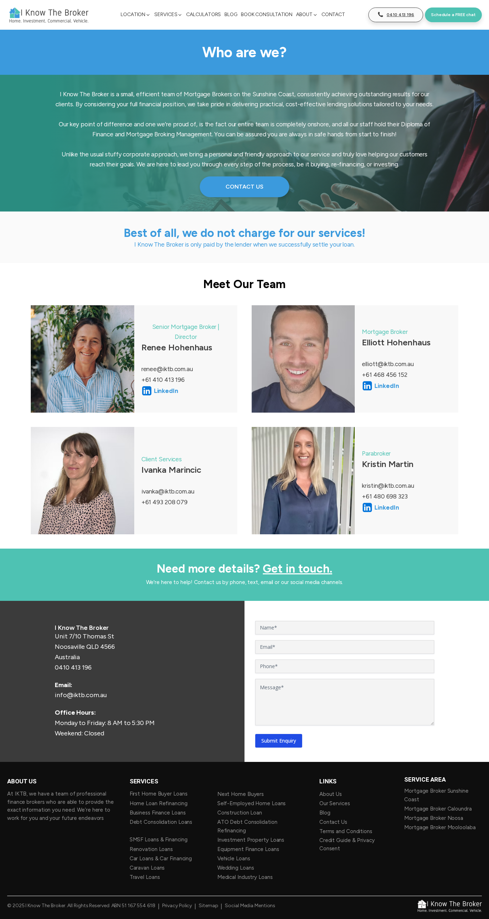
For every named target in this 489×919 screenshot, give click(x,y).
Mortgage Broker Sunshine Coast (436, 795)
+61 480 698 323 (385, 496)
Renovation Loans (151, 849)
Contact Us (333, 822)
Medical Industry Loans (245, 877)
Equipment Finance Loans (248, 849)
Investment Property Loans (251, 840)
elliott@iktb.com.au (387, 364)
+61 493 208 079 (164, 502)
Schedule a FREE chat (453, 14)
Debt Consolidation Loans (161, 822)
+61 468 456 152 (384, 374)
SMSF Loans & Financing (159, 839)
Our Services (334, 803)
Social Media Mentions (250, 905)
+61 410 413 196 (163, 379)
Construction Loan (240, 812)
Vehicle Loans (233, 858)
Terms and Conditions (345, 831)
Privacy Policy (177, 905)
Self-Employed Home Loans (251, 803)
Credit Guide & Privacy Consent (347, 844)
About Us (330, 794)
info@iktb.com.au (80, 695)
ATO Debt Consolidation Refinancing (247, 826)
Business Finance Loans (158, 812)
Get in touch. (297, 568)
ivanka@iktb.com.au (167, 491)
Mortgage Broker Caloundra (438, 809)
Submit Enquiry (278, 740)
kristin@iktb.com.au (388, 485)
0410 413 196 (73, 667)
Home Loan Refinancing (159, 803)
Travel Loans (145, 877)
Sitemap (208, 905)
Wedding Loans (235, 868)
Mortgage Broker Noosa (433, 818)
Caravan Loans (147, 868)
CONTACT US (244, 186)
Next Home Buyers (240, 794)
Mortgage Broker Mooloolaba (439, 827)
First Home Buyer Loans (159, 794)
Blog (324, 812)
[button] (135, 14)
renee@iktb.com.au (167, 369)
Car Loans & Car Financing (161, 858)
